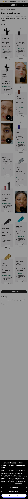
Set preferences (14, 487)
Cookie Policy (18, 483)
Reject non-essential (14, 491)
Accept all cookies (14, 495)
